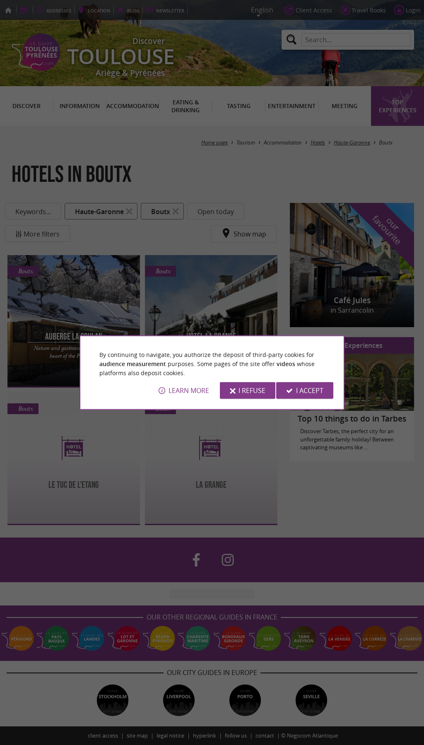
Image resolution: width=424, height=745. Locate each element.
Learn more (189, 390)
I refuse (251, 390)
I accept (309, 390)
